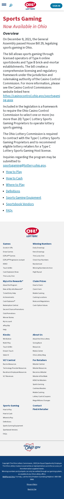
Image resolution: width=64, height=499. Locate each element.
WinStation (7, 339)
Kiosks (6, 334)
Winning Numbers (42, 243)
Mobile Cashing (38, 293)
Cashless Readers (39, 388)
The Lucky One (8, 276)
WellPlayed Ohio (9, 477)
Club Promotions (9, 313)
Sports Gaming (38, 384)
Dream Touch (8, 351)
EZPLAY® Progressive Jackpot (14, 260)
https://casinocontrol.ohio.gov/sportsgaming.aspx (31, 98)
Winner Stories (8, 317)
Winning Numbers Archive (42, 268)
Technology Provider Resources (14, 368)
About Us (38, 334)
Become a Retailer (39, 372)
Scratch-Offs (8, 248)
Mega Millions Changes (41, 400)
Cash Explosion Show (11, 272)
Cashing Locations (40, 297)
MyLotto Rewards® (13, 281)
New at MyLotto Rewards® (12, 289)
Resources (36, 347)
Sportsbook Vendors (20, 204)
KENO (5, 264)
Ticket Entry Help (9, 293)
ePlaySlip (6, 325)
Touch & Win (7, 268)
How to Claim (38, 285)
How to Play (14, 172)
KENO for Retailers (39, 380)
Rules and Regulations (41, 301)
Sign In (56, 5)
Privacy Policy (32, 484)
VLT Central (9, 360)
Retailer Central (39, 364)
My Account (7, 321)
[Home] (30, 6)
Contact (37, 405)
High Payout (37, 272)
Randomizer (37, 264)
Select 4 (6, 355)
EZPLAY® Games (9, 256)
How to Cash (14, 178)
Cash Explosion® (9, 301)
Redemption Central (10, 305)
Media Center (38, 351)
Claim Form (37, 289)
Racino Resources (9, 364)
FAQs (9, 210)
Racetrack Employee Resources (14, 372)
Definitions (13, 191)
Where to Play (15, 184)
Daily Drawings (38, 248)
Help (4, 329)
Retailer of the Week (40, 376)
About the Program (10, 285)
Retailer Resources (39, 368)
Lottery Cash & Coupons (41, 396)
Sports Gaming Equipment (23, 197)
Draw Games (8, 252)
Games (7, 243)
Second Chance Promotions (13, 309)
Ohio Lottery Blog (39, 355)
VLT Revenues (8, 376)
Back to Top (32, 489)
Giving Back (37, 343)
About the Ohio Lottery (41, 339)
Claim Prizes (39, 281)
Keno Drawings (38, 252)
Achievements (8, 297)
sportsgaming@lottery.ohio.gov (24, 165)
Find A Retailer (40, 409)
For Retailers (40, 360)
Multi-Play (7, 343)
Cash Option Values (40, 305)
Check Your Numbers (40, 260)
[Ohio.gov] (32, 447)
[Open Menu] (4, 5)
